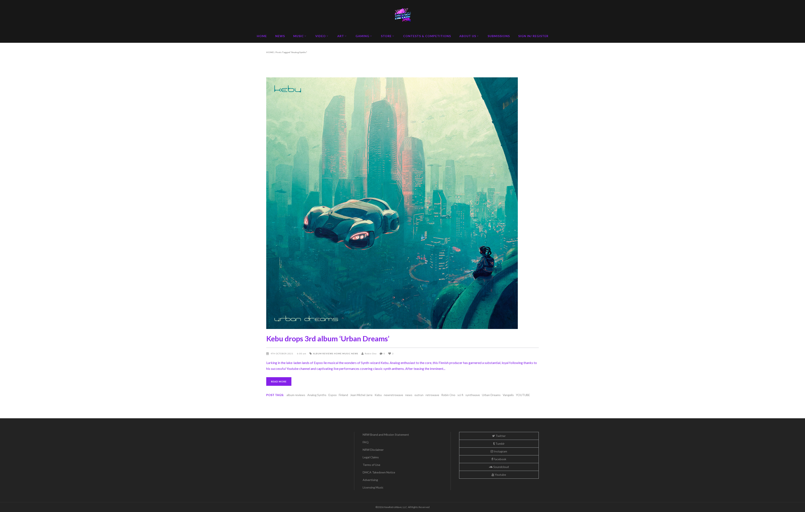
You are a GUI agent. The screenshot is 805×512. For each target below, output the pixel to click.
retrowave (432, 395)
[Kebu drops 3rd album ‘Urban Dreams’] (402, 203)
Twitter (500, 436)
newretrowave (393, 395)
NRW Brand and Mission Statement (386, 434)
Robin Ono (371, 353)
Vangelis (508, 395)
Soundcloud (501, 467)
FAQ (366, 442)
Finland (343, 395)
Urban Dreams (491, 395)
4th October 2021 (282, 353)
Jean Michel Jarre (361, 395)
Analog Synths (316, 395)
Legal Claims (371, 457)
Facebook (499, 459)
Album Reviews (323, 353)
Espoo (332, 395)
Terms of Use (371, 465)
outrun (418, 395)
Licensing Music (373, 487)
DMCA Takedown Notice (379, 472)
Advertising (370, 480)
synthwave (472, 395)
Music (346, 353)
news (408, 395)
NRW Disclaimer (373, 449)
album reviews (296, 395)
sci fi (460, 395)
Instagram (500, 451)
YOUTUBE (523, 395)
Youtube (500, 474)
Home (270, 52)
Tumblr (500, 443)
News (354, 353)
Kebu (378, 395)
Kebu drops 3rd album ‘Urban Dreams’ (327, 338)
